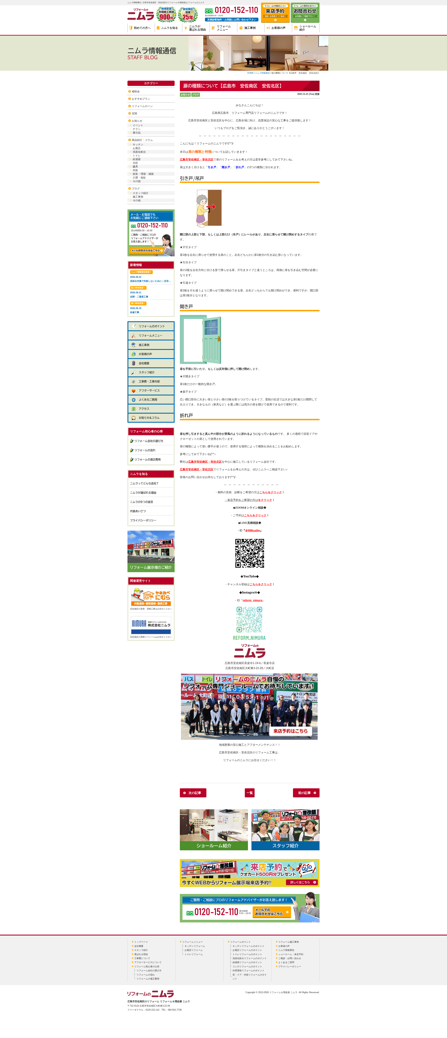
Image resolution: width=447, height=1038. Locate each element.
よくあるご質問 (148, 399)
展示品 (137, 132)
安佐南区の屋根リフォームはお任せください (151, 637)
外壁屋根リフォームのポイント (248, 970)
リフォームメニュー (224, 28)
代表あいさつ (138, 511)
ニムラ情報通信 (286, 950)
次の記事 (195, 793)
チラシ (137, 128)
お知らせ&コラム (149, 417)
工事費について (142, 958)
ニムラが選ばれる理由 (197, 28)
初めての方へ (142, 27)
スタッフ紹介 (140, 193)
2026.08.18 (138, 308)
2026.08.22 (151, 276)
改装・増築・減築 (143, 173)
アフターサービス (149, 390)
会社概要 (144, 363)
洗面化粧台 (139, 151)
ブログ (195, 94)
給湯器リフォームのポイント (247, 962)
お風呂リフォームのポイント (247, 950)
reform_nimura (252, 600)
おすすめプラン (141, 98)
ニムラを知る (169, 27)
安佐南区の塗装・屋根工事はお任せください (151, 609)
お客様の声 (278, 27)
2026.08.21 (139, 292)
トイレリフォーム (194, 954)
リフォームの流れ (144, 450)
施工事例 (250, 27)
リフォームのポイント (152, 326)
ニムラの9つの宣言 (141, 502)
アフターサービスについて (148, 962)
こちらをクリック (270, 492)
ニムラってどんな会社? (144, 483)
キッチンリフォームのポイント (248, 946)
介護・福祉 (139, 177)
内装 (135, 170)
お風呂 (137, 148)
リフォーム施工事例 (288, 942)
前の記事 (304, 793)
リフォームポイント (240, 942)
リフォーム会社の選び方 (148, 441)
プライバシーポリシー (143, 520)
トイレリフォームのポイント (247, 954)
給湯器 (137, 159)
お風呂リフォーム (194, 950)
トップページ (141, 942)
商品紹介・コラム (142, 139)
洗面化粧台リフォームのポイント (250, 958)
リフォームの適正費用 (147, 459)
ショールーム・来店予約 (290, 954)
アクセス (144, 408)
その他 (137, 181)
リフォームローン (142, 106)
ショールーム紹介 (307, 28)
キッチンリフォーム (195, 946)
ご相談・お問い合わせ (289, 958)
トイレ (137, 155)
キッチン (138, 144)
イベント (138, 125)
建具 (135, 166)
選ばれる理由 (141, 954)
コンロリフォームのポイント (247, 966)
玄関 (134, 113)
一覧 (250, 793)
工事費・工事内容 (149, 381)
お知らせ (185, 94)
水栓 (135, 162)
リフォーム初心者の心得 (146, 966)
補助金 (136, 91)
